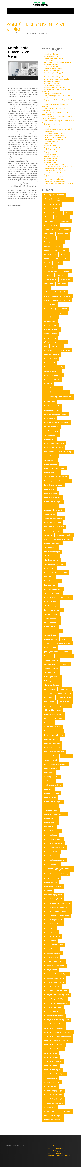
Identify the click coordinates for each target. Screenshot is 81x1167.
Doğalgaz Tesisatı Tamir (51, 156)
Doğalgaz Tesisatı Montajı (52, 148)
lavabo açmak (49, 689)
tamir (46, 288)
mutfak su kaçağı (50, 464)
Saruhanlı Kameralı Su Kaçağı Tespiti (57, 1041)
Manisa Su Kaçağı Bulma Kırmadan (56, 911)
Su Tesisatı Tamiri (49, 146)
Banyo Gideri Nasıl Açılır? (51, 71)
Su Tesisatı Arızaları (50, 154)
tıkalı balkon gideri (51, 673)
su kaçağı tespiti (50, 317)
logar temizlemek (50, 493)
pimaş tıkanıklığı (50, 338)
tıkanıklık (47, 217)
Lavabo (57, 263)
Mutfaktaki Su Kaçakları (51, 81)
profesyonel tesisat (51, 652)
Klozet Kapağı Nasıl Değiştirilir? (53, 73)
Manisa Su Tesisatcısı (52, 936)
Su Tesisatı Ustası (49, 162)
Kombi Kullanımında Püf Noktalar (54, 171)
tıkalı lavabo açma (51, 606)
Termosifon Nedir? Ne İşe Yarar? (54, 137)
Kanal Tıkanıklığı (62, 217)
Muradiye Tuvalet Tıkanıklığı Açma (56, 1020)
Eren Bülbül (67, 1156)
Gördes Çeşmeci (50, 1086)
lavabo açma (63, 234)
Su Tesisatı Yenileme (50, 158)
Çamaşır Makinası (50, 271)
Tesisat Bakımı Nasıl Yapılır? (52, 69)
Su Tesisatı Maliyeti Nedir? (52, 142)
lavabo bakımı (49, 702)
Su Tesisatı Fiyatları (50, 150)
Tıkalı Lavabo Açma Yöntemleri (55, 477)
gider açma (48, 234)
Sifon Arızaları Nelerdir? (51, 67)
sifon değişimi (65, 689)
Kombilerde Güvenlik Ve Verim (54, 133)
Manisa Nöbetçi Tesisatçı (53, 1011)
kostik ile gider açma (51, 581)
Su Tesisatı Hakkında (50, 54)
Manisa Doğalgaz (50, 835)
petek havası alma (51, 739)
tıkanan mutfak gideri (52, 685)
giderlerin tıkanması (51, 354)
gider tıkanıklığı (64, 350)
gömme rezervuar (50, 810)
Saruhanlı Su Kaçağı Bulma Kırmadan (57, 1036)
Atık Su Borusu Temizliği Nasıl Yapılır (57, 300)
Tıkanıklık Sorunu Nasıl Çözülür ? (54, 164)
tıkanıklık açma (49, 221)
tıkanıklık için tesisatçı (52, 593)
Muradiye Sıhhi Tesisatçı (53, 1007)
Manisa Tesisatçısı (51, 856)
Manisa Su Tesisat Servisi (53, 1095)
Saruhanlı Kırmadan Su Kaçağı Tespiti (57, 1032)
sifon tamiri (48, 693)
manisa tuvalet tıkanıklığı (53, 510)
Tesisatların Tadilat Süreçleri (53, 58)
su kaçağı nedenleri (51, 777)
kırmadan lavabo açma (53, 731)
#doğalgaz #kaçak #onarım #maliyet (58, 869)
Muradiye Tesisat (50, 970)
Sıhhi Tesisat (61, 275)
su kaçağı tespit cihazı (52, 388)
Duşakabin (66, 271)
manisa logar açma (51, 793)
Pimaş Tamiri (48, 60)
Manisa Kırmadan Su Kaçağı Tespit (56, 907)
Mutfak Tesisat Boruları (51, 83)
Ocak (56, 259)
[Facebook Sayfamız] (64, 11)
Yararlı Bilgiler (22, 33)
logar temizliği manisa (52, 498)
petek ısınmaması (50, 768)
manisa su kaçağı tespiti (53, 886)
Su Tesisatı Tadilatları (50, 64)
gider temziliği (65, 706)
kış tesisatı (48, 656)
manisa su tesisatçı (51, 473)
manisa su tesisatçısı (52, 410)
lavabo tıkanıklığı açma (52, 610)
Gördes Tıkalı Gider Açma (53, 1103)
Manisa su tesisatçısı (51, 379)
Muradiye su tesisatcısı (52, 953)
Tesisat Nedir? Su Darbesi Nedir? (54, 181)
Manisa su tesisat (50, 359)
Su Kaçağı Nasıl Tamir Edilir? (53, 177)
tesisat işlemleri (60, 313)
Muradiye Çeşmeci (51, 957)
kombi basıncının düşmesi (53, 448)
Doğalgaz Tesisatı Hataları (52, 94)
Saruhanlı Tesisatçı (51, 1057)
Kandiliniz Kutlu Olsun (50, 56)
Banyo (57, 878)
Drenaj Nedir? (48, 144)
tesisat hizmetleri (50, 760)
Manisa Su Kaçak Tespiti (53, 920)
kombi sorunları (50, 648)
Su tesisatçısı (66, 1111)
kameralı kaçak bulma (52, 523)
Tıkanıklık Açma (50, 874)
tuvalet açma (49, 229)
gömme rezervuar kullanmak (54, 814)
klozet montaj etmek (51, 406)
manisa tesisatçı (65, 452)
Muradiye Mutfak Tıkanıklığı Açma (56, 995)
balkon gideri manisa (52, 681)
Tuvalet (47, 263)
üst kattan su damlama (52, 375)
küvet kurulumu (49, 598)
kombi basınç (49, 452)
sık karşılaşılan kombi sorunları (55, 573)
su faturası (48, 723)
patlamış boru (49, 706)
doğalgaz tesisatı (50, 334)
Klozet (66, 259)
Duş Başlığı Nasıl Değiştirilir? (52, 85)
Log (45, 346)
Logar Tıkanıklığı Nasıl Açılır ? (53, 169)
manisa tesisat (49, 439)
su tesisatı (48, 891)
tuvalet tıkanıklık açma (52, 631)
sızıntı (46, 539)
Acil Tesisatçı (48, 75)
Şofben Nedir (56, 346)
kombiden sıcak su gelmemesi (55, 414)
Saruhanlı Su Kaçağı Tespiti (54, 1024)
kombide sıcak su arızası (53, 485)
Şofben (46, 259)
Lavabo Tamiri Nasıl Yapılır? (52, 173)
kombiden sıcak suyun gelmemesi (56, 423)
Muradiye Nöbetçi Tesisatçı (54, 1016)
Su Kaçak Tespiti (50, 279)
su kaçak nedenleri (63, 643)
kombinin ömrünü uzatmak (54, 752)
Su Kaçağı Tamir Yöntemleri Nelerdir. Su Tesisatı (58, 199)
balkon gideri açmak (51, 677)
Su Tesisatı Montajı (50, 160)
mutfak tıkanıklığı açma (53, 1120)
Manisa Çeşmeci (50, 941)
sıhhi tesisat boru (50, 756)
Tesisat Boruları (48, 131)
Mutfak (46, 878)
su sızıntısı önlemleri (64, 535)
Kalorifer (47, 246)
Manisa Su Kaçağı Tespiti (53, 843)
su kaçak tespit (49, 460)
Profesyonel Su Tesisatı (52, 213)
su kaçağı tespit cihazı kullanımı (55, 392)
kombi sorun (48, 577)
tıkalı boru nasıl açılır (52, 552)
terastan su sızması (51, 427)
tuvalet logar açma (51, 618)
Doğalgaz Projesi (49, 175)
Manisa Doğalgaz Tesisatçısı (54, 848)
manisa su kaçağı (50, 639)
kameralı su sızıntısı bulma (54, 527)
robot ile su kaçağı (51, 225)
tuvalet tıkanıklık (50, 806)
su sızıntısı (48, 384)
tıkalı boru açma (50, 548)
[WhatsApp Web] (60, 11)
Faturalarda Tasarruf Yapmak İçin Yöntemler (59, 167)
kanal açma (63, 238)
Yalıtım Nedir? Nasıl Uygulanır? (53, 139)
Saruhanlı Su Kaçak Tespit (53, 1049)
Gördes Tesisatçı (50, 1078)
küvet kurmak (65, 598)
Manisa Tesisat (49, 928)
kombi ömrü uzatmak (52, 748)
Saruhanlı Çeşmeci (51, 1066)
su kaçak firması (50, 635)
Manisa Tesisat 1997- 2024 (15, 1146)
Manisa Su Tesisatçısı (52, 204)
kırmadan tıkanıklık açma (53, 735)
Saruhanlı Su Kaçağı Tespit (54, 1028)
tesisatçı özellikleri (51, 668)
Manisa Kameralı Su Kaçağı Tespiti (56, 916)
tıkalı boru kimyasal (51, 560)
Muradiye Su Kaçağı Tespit (53, 961)
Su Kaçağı (64, 874)
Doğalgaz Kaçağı (50, 250)
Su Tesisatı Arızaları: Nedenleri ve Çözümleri (58, 129)
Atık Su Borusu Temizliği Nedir (54, 292)
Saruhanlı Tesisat (50, 1053)
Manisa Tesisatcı (50, 932)
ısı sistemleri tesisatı (51, 329)
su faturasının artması (52, 727)
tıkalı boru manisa (50, 556)
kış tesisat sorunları (64, 656)
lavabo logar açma (51, 623)
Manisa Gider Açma (51, 852)
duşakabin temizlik (51, 664)
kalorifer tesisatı (50, 325)
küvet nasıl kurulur (51, 602)
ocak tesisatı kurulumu (52, 785)
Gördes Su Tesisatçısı (52, 1082)
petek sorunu (49, 773)
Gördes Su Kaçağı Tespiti (53, 1099)
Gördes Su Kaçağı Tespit (53, 1091)
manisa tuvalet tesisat (52, 543)
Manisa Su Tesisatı (51, 209)
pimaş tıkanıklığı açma (52, 342)
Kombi (58, 246)
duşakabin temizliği (51, 660)
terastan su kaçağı (51, 431)
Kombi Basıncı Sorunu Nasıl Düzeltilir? (56, 79)
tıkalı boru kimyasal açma (53, 564)
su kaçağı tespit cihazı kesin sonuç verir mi (58, 397)
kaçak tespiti (65, 221)
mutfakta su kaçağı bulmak (54, 468)
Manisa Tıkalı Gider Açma (53, 945)
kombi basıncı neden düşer (54, 443)
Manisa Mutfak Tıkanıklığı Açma (55, 974)
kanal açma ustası (64, 693)
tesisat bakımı (49, 514)
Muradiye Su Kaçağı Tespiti (54, 978)
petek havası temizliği (52, 743)
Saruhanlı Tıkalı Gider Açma (54, 1074)
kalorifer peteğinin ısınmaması (55, 764)
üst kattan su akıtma (51, 371)
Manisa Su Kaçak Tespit (52, 924)
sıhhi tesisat (66, 756)
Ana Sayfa (11, 33)
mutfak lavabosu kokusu (53, 714)
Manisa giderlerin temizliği (53, 367)
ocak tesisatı (49, 781)
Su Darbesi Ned (49, 304)
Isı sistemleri (65, 279)
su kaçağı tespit (50, 321)
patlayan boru (65, 702)
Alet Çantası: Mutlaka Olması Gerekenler (57, 62)
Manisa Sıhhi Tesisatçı (52, 986)
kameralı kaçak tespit (52, 531)
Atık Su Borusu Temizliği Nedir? (54, 179)
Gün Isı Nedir (48, 350)
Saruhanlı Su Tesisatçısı (52, 1061)
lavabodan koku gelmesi (53, 718)
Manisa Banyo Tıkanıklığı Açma (55, 991)
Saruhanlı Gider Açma (52, 1070)
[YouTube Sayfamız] (67, 11)
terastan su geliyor (51, 435)
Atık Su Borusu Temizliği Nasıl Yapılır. (57, 296)
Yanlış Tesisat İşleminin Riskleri (53, 135)
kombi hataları (49, 568)
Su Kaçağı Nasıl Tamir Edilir (54, 195)
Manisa (64, 309)
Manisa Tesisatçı (50, 309)
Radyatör (64, 254)
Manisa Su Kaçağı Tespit (53, 899)
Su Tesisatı (48, 275)
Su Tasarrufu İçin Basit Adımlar (54, 87)
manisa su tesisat (50, 823)
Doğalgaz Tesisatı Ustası (51, 152)
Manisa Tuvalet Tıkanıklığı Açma (56, 1003)
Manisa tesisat (49, 363)
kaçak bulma (49, 238)
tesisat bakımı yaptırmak (53, 518)
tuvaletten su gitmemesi (62, 539)
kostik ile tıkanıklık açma (53, 589)
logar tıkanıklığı (50, 798)
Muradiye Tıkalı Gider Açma (54, 966)
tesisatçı (67, 652)
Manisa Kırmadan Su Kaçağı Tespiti (57, 903)
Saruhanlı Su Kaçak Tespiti (53, 1045)
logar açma (48, 789)
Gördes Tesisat (49, 1107)
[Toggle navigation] (9, 11)
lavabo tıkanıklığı (64, 698)
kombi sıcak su (49, 418)
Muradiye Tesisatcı (51, 949)
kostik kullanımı (50, 585)
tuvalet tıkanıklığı (50, 506)
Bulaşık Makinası (50, 254)
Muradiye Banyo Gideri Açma (54, 999)
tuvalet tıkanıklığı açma (52, 502)
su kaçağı (65, 639)
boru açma (48, 242)
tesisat (68, 213)
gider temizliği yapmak (52, 710)
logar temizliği (49, 489)
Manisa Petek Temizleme (53, 839)
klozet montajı (49, 402)
